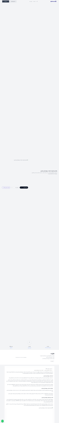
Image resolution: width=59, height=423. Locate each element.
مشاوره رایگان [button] (13, 1)
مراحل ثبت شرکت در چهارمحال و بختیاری (38, 370)
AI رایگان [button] (5, 1)
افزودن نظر (52, 361)
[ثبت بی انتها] (53, 1)
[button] (24, 187)
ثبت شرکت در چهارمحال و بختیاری (48, 370)
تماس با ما (30, 1)
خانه (37, 1)
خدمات (35, 1)
